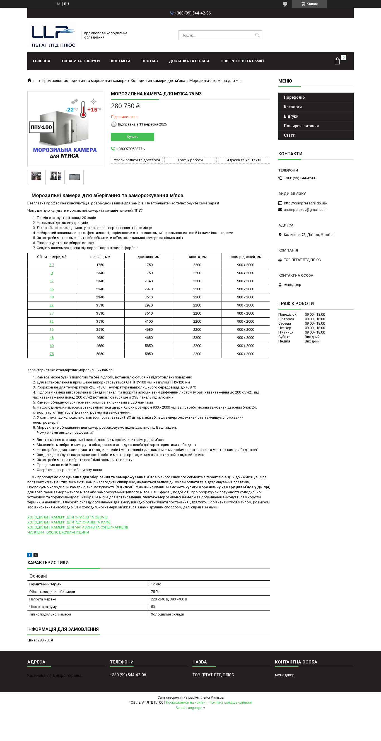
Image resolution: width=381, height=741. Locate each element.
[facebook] (29, 556)
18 (52, 297)
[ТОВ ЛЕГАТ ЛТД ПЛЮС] (52, 35)
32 (52, 321)
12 (52, 281)
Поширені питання (301, 126)
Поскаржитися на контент (186, 702)
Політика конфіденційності (230, 702)
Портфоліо (294, 97)
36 (52, 329)
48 (52, 337)
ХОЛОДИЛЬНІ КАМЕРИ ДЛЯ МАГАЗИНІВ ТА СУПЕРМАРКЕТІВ (77, 527)
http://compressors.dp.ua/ (305, 203)
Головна (41, 61)
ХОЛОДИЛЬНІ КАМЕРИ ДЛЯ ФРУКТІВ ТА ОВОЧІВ (67, 517)
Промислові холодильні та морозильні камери (84, 80)
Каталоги (293, 107)
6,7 (51, 265)
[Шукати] (257, 35)
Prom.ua (217, 697)
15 (52, 289)
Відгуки (291, 116)
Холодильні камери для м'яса (158, 80)
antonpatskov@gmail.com (305, 209)
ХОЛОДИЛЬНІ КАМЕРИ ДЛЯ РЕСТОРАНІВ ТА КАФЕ (68, 522)
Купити (133, 137)
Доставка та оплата (189, 61)
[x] (35, 556)
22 (52, 305)
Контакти (120, 61)
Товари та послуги (80, 61)
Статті (290, 135)
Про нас (149, 61)
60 (52, 346)
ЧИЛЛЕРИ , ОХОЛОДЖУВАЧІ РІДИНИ (58, 532)
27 (52, 313)
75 (52, 354)
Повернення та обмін (242, 61)
